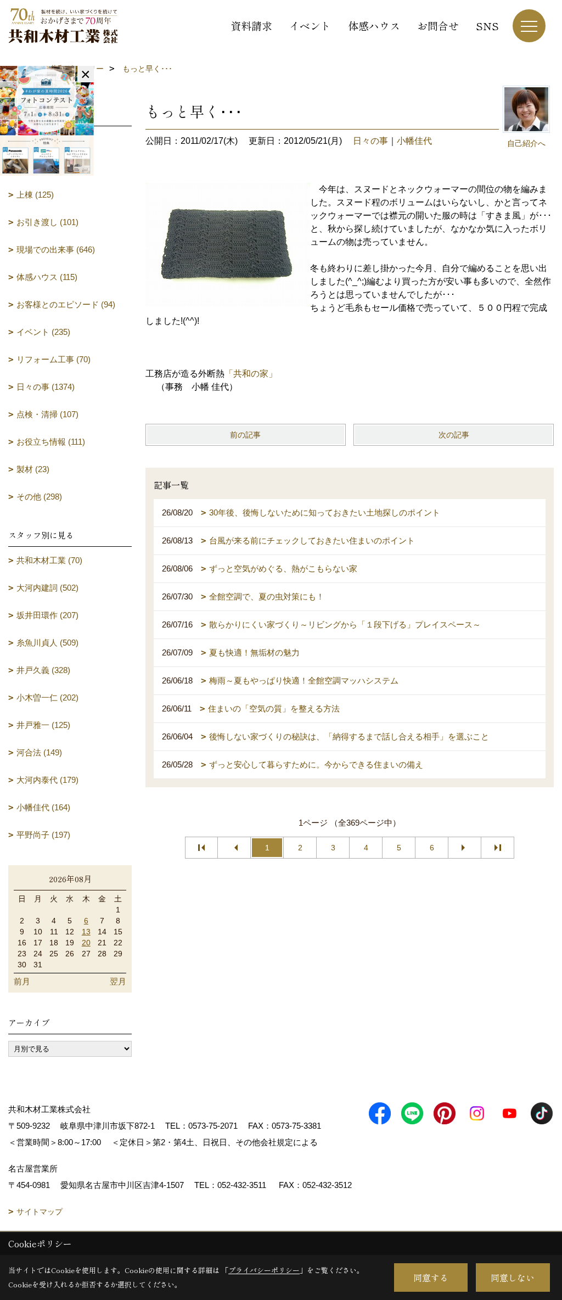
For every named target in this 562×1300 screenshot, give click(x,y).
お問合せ (438, 25)
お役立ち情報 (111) (50, 441)
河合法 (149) (39, 752)
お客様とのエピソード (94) (65, 304)
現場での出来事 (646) (55, 249)
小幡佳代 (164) (43, 807)
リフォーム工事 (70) (53, 359)
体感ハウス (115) (46, 277)
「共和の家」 (250, 373)
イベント (310, 25)
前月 (22, 981)
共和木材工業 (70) (49, 560)
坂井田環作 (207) (47, 615)
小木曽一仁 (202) (47, 697)
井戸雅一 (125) (43, 725)
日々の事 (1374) (45, 386)
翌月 (118, 981)
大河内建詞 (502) (47, 587)
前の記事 (245, 434)
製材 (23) (32, 469)
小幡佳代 (414, 140)
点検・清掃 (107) (47, 414)
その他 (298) (39, 496)
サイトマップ (39, 1211)
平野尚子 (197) (43, 834)
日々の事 (370, 140)
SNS (487, 25)
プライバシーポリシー (264, 1270)
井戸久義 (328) (43, 670)
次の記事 (454, 434)
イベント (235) (43, 332)
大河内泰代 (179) (47, 780)
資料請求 (251, 25)
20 (86, 942)
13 (86, 931)
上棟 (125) (35, 194)
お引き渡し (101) (47, 222)
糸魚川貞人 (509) (47, 642)
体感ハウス (374, 25)
